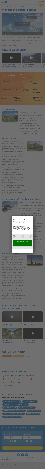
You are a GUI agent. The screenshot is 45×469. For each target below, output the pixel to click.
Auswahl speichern (22, 248)
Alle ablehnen (22, 245)
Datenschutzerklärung (17, 232)
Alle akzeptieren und (22, 241)
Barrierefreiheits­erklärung (17, 251)
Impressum (30, 251)
